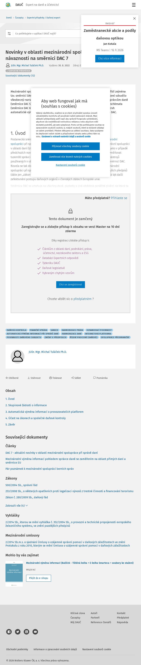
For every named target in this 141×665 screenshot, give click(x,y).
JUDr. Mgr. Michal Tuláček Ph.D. (27, 65)
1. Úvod (10, 399)
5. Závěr (10, 424)
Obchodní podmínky (17, 649)
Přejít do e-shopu (38, 578)
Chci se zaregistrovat (70, 284)
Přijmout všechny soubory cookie (70, 146)
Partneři (95, 617)
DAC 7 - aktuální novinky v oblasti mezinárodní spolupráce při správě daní (52, 452)
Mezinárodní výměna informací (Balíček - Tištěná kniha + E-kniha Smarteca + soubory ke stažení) (80, 563)
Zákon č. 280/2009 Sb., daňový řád (27, 497)
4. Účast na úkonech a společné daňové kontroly (36, 418)
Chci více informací (109, 58)
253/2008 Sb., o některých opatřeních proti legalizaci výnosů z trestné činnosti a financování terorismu (69, 491)
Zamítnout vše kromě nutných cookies (70, 156)
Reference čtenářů (101, 622)
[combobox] (70, 33)
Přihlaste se (119, 198)
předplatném (82, 299)
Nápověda (122, 622)
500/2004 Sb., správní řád (21, 485)
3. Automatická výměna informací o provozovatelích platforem (45, 411)
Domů (9, 18)
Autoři (94, 613)
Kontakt (121, 613)
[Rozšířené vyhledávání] (9, 34)
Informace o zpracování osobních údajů (55, 649)
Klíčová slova (77, 613)
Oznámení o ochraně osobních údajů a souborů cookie (66, 136)
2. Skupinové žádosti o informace (26, 405)
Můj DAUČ (75, 622)
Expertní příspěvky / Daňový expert (43, 18)
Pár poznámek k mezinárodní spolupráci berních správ (40, 468)
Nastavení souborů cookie (96, 649)
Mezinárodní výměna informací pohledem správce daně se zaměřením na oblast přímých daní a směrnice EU (66, 460)
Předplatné (123, 617)
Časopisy (19, 18)
